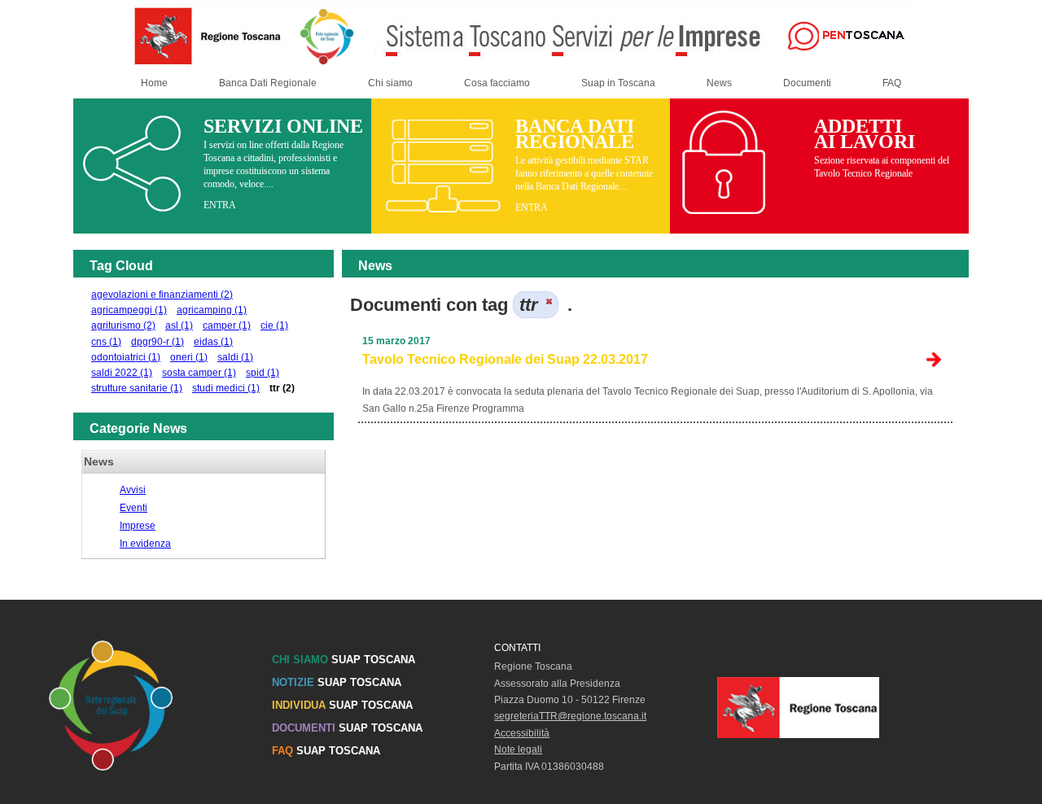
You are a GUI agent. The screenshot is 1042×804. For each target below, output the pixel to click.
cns (106, 341)
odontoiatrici (125, 357)
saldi (235, 357)
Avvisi (133, 490)
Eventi (133, 507)
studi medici (226, 388)
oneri (189, 357)
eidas (213, 341)
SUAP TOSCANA (343, 659)
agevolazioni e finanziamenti (162, 294)
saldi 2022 (121, 372)
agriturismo (123, 325)
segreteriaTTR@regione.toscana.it (570, 716)
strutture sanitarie (136, 388)
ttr (282, 388)
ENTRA (220, 205)
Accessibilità (521, 733)
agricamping (212, 310)
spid (262, 372)
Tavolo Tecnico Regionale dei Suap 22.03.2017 (505, 359)
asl (179, 325)
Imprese (137, 525)
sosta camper (199, 372)
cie (274, 325)
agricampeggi (129, 310)
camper (227, 325)
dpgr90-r (157, 341)
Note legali (518, 749)
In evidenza (145, 543)
